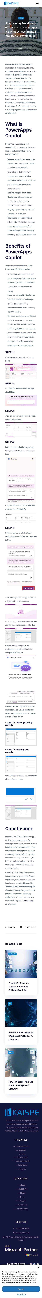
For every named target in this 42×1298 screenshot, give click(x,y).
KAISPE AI (22, 1189)
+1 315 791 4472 (22, 1229)
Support (22, 1169)
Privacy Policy (21, 1294)
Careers (22, 1201)
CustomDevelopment (23, 1155)
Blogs (22, 1193)
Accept (21, 1289)
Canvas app (28, 901)
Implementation (22, 1146)
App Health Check (22, 1161)
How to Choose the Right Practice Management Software (21, 1085)
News (22, 1197)
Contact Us (22, 1205)
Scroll (21, 49)
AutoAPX (12, 954)
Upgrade (22, 1150)
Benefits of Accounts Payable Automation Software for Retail (18, 986)
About (22, 1185)
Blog (21, 18)
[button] (38, 1267)
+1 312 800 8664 (22, 1233)
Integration (22, 1165)
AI (10, 1003)
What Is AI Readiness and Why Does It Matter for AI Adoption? (21, 1036)
